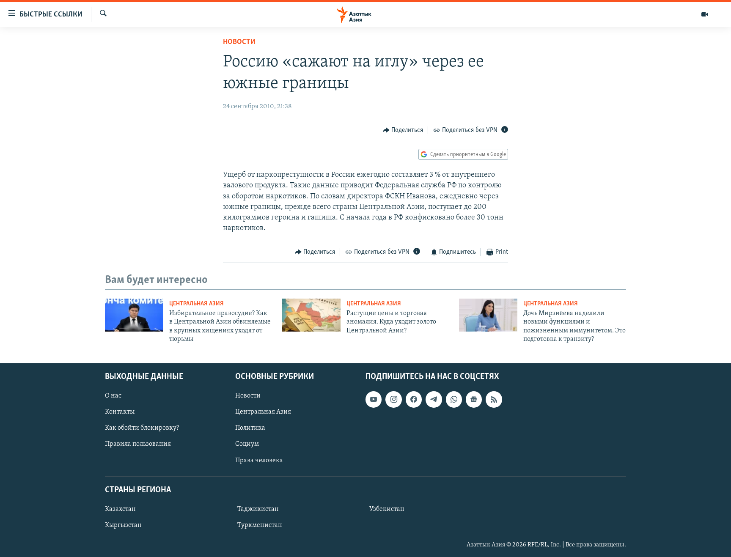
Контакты (120, 412)
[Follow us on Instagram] (393, 399)
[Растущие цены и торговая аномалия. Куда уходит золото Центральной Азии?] (311, 315)
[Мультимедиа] (704, 14)
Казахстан (120, 508)
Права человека (259, 460)
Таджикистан (258, 508)
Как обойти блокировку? (142, 428)
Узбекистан (386, 508)
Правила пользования (138, 444)
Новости (239, 42)
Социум (247, 444)
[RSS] (494, 399)
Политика (250, 428)
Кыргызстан (123, 524)
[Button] (403, 130)
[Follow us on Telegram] (434, 399)
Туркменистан (259, 524)
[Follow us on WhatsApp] (454, 399)
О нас (113, 395)
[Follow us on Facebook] (414, 399)
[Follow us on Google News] (474, 399)
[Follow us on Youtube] (374, 399)
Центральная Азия (196, 304)
